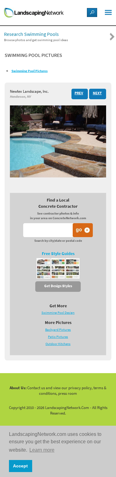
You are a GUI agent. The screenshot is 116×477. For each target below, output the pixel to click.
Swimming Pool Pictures (29, 71)
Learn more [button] (41, 450)
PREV (79, 93)
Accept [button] (20, 465)
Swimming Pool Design (58, 312)
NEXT (97, 93)
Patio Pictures (58, 336)
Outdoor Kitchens (58, 344)
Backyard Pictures (58, 329)
